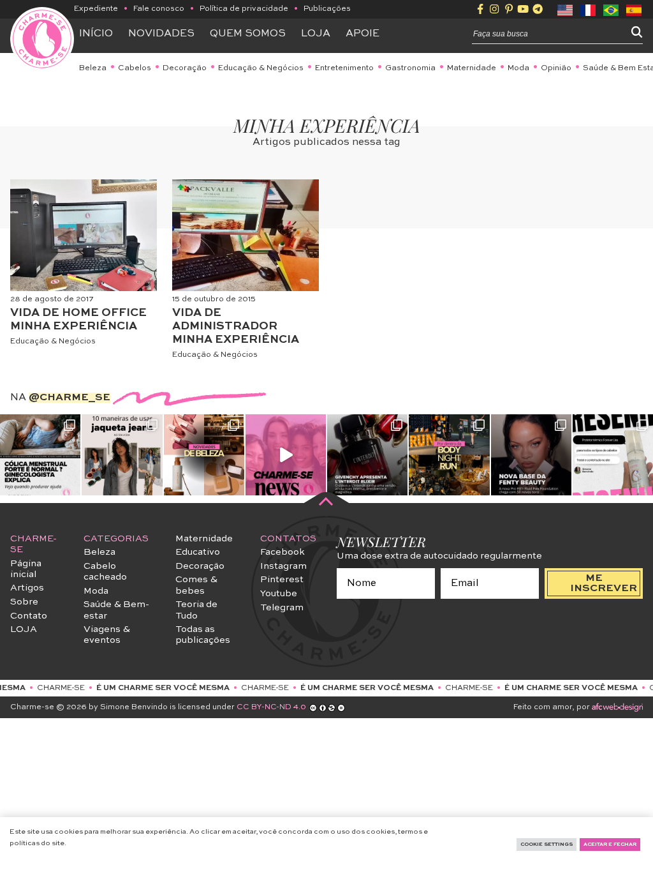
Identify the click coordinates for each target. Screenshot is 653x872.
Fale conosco (158, 9)
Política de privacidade (244, 9)
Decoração (185, 68)
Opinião (556, 68)
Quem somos (248, 34)
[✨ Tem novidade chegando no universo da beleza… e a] (204, 454)
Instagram (283, 566)
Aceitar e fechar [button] (609, 844)
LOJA (23, 629)
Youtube (278, 593)
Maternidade (471, 68)
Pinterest (282, 579)
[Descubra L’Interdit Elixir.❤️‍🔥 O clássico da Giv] (367, 454)
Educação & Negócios (261, 68)
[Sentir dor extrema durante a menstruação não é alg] (40, 454)
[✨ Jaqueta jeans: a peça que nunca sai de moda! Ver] (122, 454)
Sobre (24, 602)
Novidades (161, 34)
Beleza (92, 68)
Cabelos (134, 68)
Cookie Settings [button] (546, 844)
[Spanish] (634, 9)
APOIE (362, 34)
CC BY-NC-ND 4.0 (271, 707)
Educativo (197, 552)
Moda (518, 68)
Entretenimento (344, 68)
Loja (315, 34)
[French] (588, 9)
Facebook (282, 552)
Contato (28, 616)
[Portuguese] (611, 9)
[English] (565, 9)
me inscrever (603, 583)
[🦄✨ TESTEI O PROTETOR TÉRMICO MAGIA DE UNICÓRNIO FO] (613, 454)
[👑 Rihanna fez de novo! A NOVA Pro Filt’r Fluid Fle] (531, 454)
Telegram (282, 607)
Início (96, 34)
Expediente (96, 9)
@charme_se (69, 398)
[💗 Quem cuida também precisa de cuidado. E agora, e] (286, 454)
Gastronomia (410, 68)
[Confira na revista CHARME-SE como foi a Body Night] (449, 454)
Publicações (327, 9)
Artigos (27, 587)
